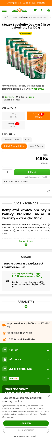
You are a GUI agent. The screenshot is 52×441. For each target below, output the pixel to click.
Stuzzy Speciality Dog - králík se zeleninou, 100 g (27, 275)
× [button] (49, 396)
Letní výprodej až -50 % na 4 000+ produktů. (26, 3)
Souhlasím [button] (26, 423)
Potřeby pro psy (40, 17)
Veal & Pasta (36, 146)
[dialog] (26, 417)
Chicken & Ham (11, 139)
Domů (5, 17)
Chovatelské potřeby (21, 17)
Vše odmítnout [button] (26, 430)
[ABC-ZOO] (19, 10)
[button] (26, 436)
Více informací (8, 417)
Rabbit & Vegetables (14, 146)
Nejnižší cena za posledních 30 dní (37, 177)
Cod (27, 139)
